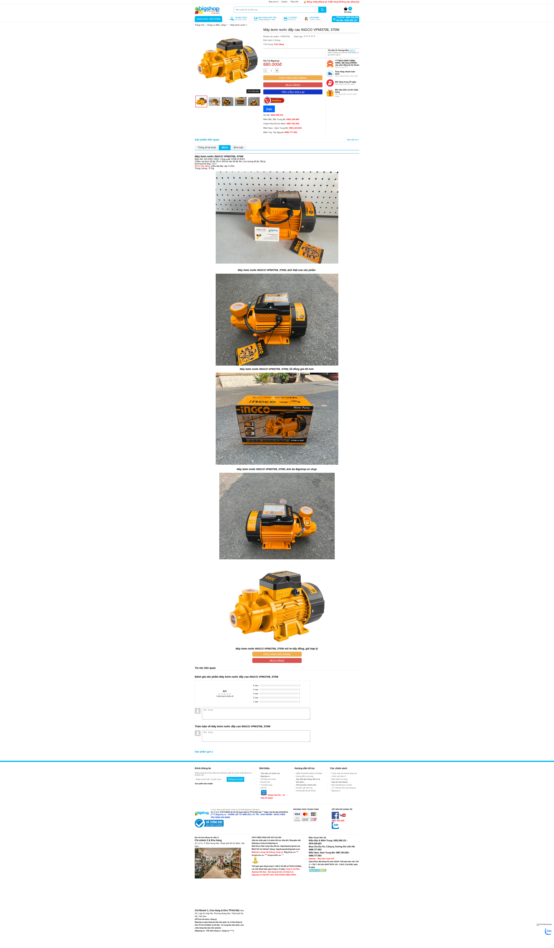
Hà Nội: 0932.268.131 (346, 20)
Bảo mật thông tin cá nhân (342, 785)
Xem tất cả (352, 139)
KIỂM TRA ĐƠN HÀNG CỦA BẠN (309, 773)
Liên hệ (263, 788)
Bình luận (238, 147)
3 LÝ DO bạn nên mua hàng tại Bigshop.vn (344, 789)
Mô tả (225, 147)
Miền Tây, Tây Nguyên (280, 132)
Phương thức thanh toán (306, 785)
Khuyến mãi (265, 782)
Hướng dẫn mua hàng (305, 776)
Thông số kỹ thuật (207, 147)
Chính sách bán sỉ (339, 776)
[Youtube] (343, 818)
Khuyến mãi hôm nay (304, 788)
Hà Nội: (273, 115)
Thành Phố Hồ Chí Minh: (281, 123)
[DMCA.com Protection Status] (317, 871)
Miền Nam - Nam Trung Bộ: (282, 128)
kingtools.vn (258, 855)
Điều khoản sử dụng (340, 779)
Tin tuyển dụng (266, 785)
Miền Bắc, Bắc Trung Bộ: (281, 119)
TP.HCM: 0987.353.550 (347, 17)
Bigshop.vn (290, 852)
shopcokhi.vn (274, 855)
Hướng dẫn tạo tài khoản (306, 791)
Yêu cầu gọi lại (292, 92)
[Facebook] (335, 818)
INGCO (352, 50)
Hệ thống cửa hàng (268, 779)
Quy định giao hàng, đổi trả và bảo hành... (308, 780)
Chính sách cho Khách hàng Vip (344, 773)
